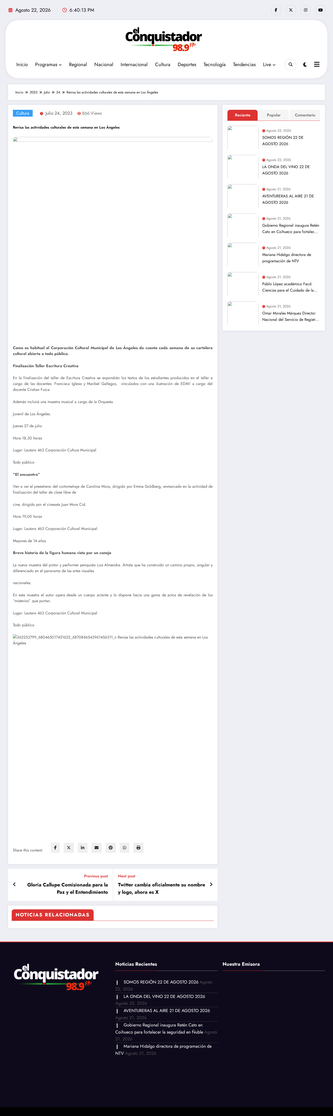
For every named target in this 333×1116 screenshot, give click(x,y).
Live (267, 64)
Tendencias (244, 64)
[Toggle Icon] (316, 65)
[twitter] (69, 848)
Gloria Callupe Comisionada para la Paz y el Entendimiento (67, 888)
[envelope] (96, 848)
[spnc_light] (305, 64)
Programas (46, 64)
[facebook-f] (276, 10)
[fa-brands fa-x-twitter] (291, 10)
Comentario (305, 115)
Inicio (22, 64)
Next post (126, 876)
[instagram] (306, 10)
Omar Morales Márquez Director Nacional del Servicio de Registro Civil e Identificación (290, 316)
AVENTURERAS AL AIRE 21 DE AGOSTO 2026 (288, 199)
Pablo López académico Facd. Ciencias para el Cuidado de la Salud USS (288, 287)
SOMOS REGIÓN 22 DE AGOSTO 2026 (283, 141)
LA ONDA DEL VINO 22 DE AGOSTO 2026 (286, 170)
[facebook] (55, 848)
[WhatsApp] (124, 848)
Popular (274, 115)
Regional (78, 64)
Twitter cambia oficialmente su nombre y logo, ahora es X (161, 888)
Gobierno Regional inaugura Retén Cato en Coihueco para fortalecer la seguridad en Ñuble (290, 229)
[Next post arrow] (211, 885)
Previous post (96, 876)
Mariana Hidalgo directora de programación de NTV (286, 258)
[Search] (290, 64)
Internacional (134, 64)
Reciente (242, 115)
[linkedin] (83, 848)
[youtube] (320, 10)
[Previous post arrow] (14, 885)
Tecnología (215, 64)
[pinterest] (111, 848)
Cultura (162, 64)
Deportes (187, 64)
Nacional (103, 64)
